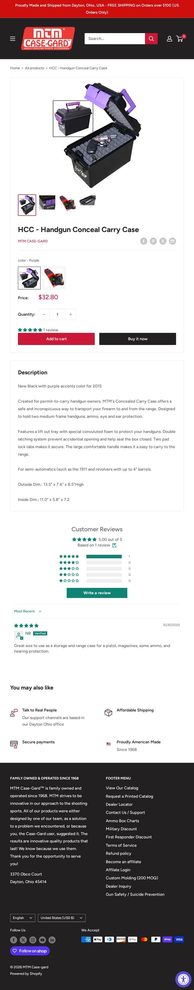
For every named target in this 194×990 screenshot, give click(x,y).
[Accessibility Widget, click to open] (183, 979)
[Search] (151, 38)
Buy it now (138, 338)
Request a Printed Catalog (129, 796)
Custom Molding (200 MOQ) (132, 878)
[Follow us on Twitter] (23, 939)
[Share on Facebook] (143, 241)
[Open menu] (12, 39)
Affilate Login (118, 869)
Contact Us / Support (125, 812)
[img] (26, 625)
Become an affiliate (123, 861)
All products (34, 68)
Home (15, 68)
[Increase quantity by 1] (70, 314)
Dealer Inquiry (118, 886)
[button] (30, 330)
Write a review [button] (97, 592)
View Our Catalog (122, 788)
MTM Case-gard (33, 241)
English (18, 918)
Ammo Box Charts (122, 820)
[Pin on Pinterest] (153, 241)
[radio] (29, 278)
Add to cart (56, 338)
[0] (180, 39)
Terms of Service (121, 845)
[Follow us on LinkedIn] (52, 939)
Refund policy (118, 853)
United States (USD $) (57, 918)
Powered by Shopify (26, 974)
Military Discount (121, 828)
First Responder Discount (129, 837)
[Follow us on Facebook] (13, 939)
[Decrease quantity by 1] (44, 314)
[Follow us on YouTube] (42, 939)
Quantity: (26, 314)
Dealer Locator (119, 804)
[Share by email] (172, 241)
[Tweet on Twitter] (162, 241)
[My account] (169, 38)
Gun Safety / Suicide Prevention (135, 894)
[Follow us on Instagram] (32, 939)
